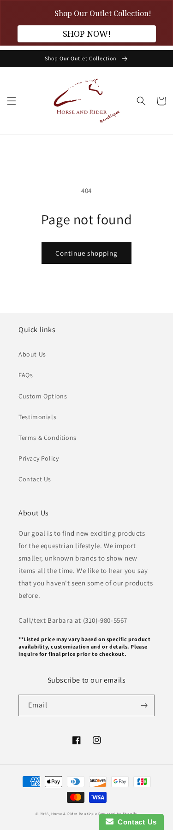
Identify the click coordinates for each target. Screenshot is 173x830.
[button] (11, 101)
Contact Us (34, 479)
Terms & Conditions (47, 437)
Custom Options (42, 396)
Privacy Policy (38, 458)
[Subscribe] (144, 705)
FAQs (25, 375)
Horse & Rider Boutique (74, 813)
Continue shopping (86, 253)
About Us (32, 354)
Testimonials (37, 417)
